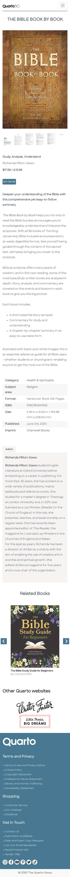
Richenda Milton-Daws (21, 457)
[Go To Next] (64, 642)
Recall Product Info (16, 850)
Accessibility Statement (19, 788)
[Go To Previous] (2, 642)
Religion (32, 387)
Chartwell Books (38, 430)
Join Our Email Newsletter (21, 845)
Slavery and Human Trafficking (23, 784)
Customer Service (16, 805)
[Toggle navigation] (62, 5)
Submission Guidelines (18, 836)
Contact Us (12, 831)
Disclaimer (11, 814)
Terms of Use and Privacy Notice (25, 765)
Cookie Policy (13, 770)
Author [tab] (9, 449)
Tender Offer (12, 854)
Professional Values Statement (23, 779)
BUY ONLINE (9, 182)
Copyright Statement (18, 774)
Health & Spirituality (40, 380)
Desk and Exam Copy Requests (24, 841)
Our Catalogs (13, 810)
